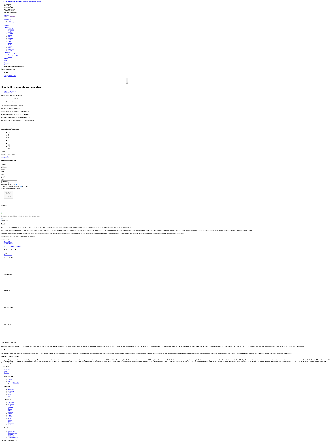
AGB (9, 392)
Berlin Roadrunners (13, 437)
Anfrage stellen (8, 92)
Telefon (3, 174)
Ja (14, 184)
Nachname (4, 167)
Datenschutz (11, 389)
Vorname (3, 164)
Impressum (11, 391)
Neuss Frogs (11, 431)
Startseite (6, 63)
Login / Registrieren (9, 16)
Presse (9, 394)
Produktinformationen (10, 91)
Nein (18, 184)
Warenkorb (7, 15)
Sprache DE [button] (7, 19)
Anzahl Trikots (5, 181)
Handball (6, 64)
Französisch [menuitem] (11, 22)
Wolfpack (10, 434)
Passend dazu (8, 242)
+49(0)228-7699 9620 (10, 76)
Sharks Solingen (12, 433)
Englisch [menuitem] (10, 21)
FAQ (9, 381)
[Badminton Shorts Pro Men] (12, 246)
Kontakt (10, 379)
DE (14, 383)
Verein (2, 178)
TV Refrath (11, 436)
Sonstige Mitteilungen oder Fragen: (10, 188)
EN (16, 383)
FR (18, 383)
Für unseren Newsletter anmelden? (10, 186)
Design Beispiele (8, 243)
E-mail (2, 171)
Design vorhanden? (6, 184)
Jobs (9, 396)
